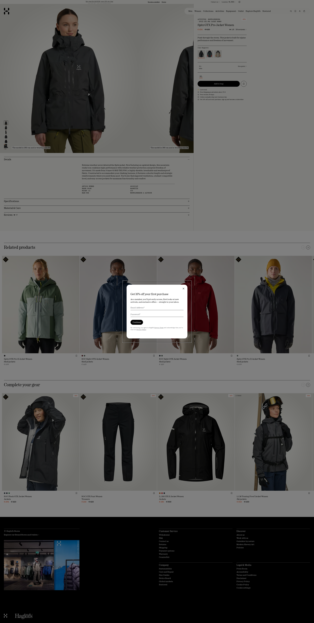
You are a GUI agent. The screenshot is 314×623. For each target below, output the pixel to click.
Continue (137, 322)
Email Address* (138, 307)
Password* (135, 314)
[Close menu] (183, 289)
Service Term (158, 328)
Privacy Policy (141, 329)
